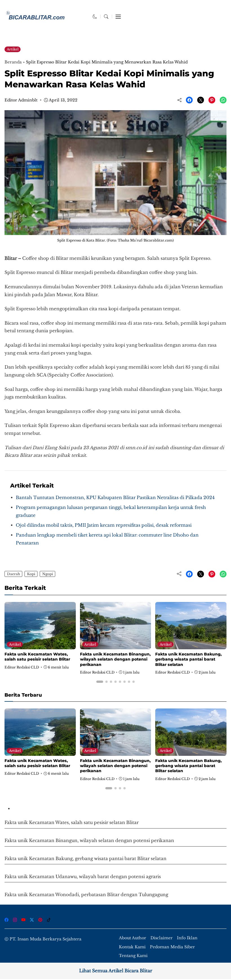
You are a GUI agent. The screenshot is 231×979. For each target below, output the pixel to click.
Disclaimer (161, 938)
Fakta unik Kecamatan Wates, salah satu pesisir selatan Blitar (37, 657)
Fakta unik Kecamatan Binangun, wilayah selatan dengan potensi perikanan (115, 659)
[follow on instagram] (15, 920)
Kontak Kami (132, 947)
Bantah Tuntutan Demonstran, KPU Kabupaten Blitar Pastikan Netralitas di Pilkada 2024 (115, 497)
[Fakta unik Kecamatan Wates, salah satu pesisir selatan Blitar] (40, 645)
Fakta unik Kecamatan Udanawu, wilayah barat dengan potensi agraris (83, 876)
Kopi (31, 574)
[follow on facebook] (6, 920)
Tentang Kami (133, 955)
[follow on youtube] (23, 920)
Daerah (13, 574)
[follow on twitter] (32, 920)
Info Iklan (187, 938)
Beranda (13, 62)
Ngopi (47, 574)
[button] (95, 16)
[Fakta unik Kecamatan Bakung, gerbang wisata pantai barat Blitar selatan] (190, 645)
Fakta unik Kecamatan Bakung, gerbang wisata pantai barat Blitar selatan (188, 659)
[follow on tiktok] (49, 920)
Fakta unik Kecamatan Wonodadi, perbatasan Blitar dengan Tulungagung (86, 894)
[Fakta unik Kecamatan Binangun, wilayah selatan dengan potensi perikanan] (115, 645)
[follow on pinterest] (40, 920)
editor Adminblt (21, 100)
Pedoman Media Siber (172, 947)
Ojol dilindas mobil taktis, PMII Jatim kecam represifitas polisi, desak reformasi (104, 525)
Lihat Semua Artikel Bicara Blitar (115, 970)
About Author (132, 938)
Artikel (13, 49)
